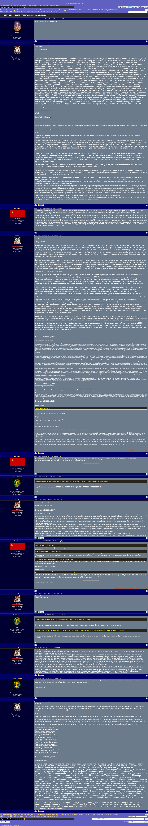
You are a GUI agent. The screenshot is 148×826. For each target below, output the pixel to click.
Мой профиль (73, 3)
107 (61, 44)
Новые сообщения (33, 5)
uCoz (17, 825)
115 (64, 614)
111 (61, 476)
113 (62, 540)
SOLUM (17, 44)
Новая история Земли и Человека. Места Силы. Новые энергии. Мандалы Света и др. (36, 10)
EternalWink (17, 208)
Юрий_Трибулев (17, 476)
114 (62, 593)
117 (60, 678)
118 (61, 701)
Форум (2, 10)
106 (64, 18)
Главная (67, 3)
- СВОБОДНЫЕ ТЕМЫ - (76, 10)
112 (62, 499)
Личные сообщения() (21, 5)
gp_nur (17, 18)
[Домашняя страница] (41, 205)
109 (61, 235)
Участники (42, 5)
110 (60, 456)
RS (81, 3)
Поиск (58, 5)
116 (61, 647)
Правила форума (50, 5)
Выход (78, 3)
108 (61, 208)
